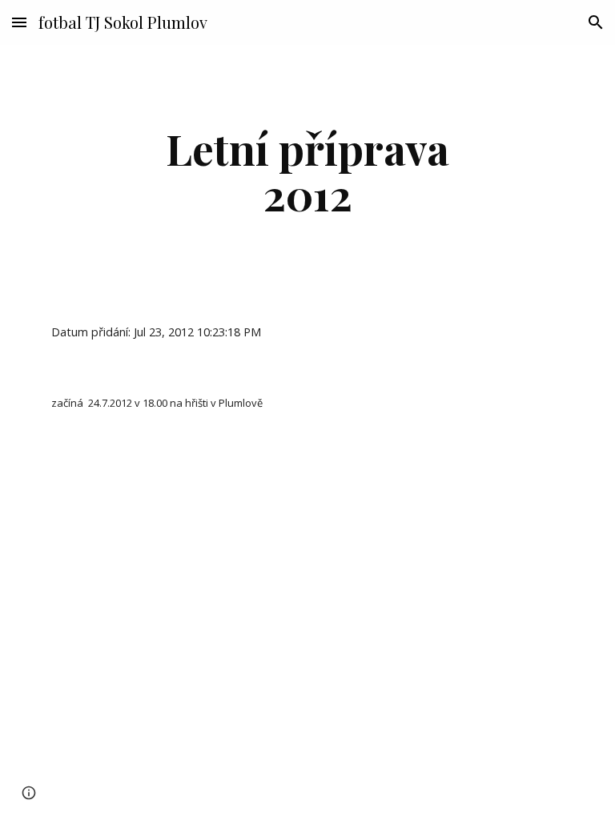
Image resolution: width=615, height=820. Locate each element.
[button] (19, 22)
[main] (307, 171)
